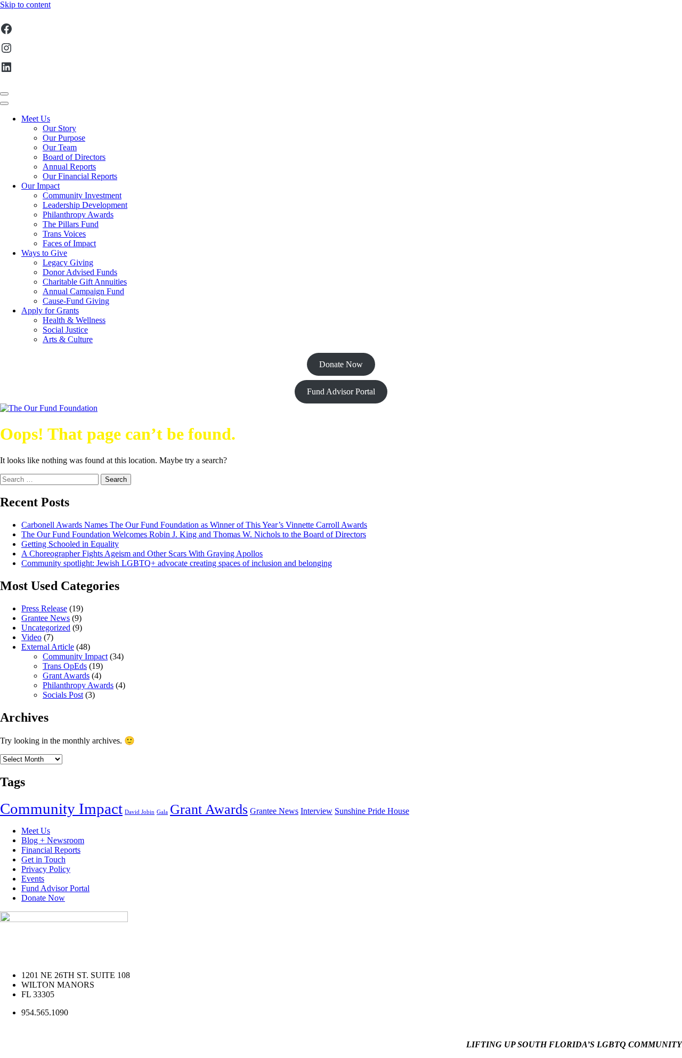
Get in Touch (43, 859)
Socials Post (63, 694)
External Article (47, 646)
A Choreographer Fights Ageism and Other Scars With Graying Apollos (142, 553)
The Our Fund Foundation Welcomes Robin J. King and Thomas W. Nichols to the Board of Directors (193, 534)
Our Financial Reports (80, 176)
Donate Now (341, 364)
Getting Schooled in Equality (70, 543)
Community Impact (75, 656)
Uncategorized (45, 627)
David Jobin (140, 812)
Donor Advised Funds (80, 272)
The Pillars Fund (71, 224)
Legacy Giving (68, 262)
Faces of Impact (69, 243)
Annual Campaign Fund (83, 291)
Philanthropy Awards (78, 214)
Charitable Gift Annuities (85, 281)
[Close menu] (4, 103)
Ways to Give (44, 252)
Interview (316, 811)
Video (31, 637)
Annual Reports (69, 166)
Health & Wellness (74, 320)
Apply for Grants (50, 310)
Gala (162, 812)
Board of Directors (74, 156)
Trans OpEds (65, 666)
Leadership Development (85, 204)
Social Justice (65, 329)
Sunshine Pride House (372, 811)
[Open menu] (4, 93)
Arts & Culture (68, 339)
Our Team (60, 147)
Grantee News (45, 618)
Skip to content (25, 4)
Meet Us (35, 118)
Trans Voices (64, 233)
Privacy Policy (45, 869)
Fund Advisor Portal (341, 391)
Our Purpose (64, 137)
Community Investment (82, 195)
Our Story (59, 128)
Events (32, 878)
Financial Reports (50, 849)
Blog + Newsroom (52, 840)
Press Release (44, 608)
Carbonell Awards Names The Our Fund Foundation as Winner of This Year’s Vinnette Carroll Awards (194, 524)
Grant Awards (66, 675)
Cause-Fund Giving (76, 300)
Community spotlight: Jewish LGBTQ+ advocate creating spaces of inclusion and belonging (176, 563)
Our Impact (40, 185)
